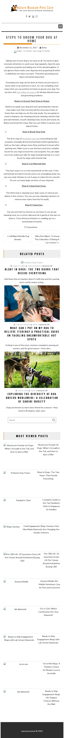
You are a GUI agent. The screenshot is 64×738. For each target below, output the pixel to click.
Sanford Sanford (34, 266)
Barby (44, 47)
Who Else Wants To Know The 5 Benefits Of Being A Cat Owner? (47, 239)
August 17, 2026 (19, 266)
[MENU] (60, 26)
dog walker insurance (26, 92)
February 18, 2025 (23, 324)
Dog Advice (32, 227)
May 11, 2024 (23, 390)
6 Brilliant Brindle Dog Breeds (19, 238)
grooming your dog (31, 138)
